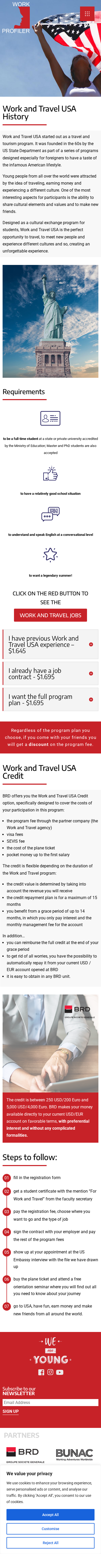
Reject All (51, 1543)
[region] (50, 1509)
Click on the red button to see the (50, 597)
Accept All (50, 1515)
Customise (50, 1529)
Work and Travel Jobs (50, 615)
